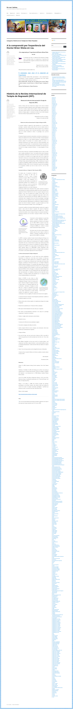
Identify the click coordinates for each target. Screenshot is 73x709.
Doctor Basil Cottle (55, 302)
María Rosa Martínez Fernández (57, 501)
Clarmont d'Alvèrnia (55, 274)
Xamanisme (54, 691)
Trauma (53, 666)
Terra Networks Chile (55, 648)
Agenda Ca (53, 184)
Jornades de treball (55, 427)
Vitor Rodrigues (54, 686)
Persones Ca (54, 559)
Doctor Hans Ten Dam (55, 307)
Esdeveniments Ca (55, 355)
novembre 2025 (54, 104)
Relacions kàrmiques (55, 586)
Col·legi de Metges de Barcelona (57, 276)
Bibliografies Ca (58, 13)
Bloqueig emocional (55, 243)
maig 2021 (53, 147)
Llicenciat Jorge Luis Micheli (56, 473)
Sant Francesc (54, 597)
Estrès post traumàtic (55, 362)
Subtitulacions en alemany (56, 623)
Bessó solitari (54, 237)
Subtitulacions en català (56, 626)
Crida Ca (18, 13)
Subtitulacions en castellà (56, 625)
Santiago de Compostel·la (56, 601)
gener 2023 (54, 126)
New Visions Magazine (55, 535)
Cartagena (53, 256)
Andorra (53, 200)
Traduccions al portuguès (56, 662)
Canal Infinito (54, 251)
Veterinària (54, 675)
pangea (8, 102)
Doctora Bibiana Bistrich (56, 321)
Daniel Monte (54, 294)
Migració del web (55, 515)
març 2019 (54, 166)
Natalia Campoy (54, 530)
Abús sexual (54, 178)
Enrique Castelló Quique (56, 348)
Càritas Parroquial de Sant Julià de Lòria (58, 252)
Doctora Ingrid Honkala (56, 323)
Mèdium (53, 512)
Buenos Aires (54, 247)
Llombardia (54, 479)
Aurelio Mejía (54, 229)
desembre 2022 (54, 127)
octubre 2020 (54, 154)
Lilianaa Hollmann (55, 453)
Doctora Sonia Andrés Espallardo (57, 327)
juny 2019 (53, 163)
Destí (53, 298)
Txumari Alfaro (54, 668)
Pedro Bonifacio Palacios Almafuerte (58, 556)
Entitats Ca (54, 349)
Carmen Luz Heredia (55, 255)
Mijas (53, 516)
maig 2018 (53, 170)
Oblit (53, 539)
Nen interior (54, 533)
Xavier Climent (54, 692)
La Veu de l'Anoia (55, 447)
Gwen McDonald (54, 395)
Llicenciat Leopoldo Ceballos (56, 474)
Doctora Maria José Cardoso (56, 326)
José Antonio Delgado (55, 428)
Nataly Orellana (54, 531)
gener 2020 (54, 158)
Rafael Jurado (54, 578)
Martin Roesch (54, 508)
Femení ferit (54, 373)
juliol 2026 (54, 98)
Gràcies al (14, 704)
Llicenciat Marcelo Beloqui (56, 476)
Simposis (53, 612)
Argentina (53, 210)
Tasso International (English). (57, 65)
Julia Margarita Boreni (55, 437)
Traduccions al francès (55, 660)
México (53, 514)
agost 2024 (54, 115)
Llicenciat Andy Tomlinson (56, 471)
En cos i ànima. (12, 7)
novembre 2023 (54, 123)
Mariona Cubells (54, 507)
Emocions (53, 345)
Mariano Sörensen (55, 503)
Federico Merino (54, 372)
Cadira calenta (54, 250)
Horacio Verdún (54, 404)
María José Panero (55, 498)
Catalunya (53, 259)
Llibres (53, 456)
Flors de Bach (54, 376)
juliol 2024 (54, 116)
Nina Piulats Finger (55, 537)
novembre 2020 (54, 153)
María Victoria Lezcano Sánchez (57, 502)
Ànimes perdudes (55, 207)
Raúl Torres (54, 581)
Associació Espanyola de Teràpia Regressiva (59, 220)
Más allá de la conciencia (56, 510)
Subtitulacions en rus (55, 632)
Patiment (53, 548)
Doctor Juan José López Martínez (57, 312)
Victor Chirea (54, 680)
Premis (53, 565)
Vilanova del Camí (55, 685)
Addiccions (54, 183)
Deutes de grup (54, 299)
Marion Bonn (54, 505)
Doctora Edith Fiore (55, 322)
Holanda (53, 401)
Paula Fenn (54, 553)
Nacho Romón (54, 528)
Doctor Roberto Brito (55, 319)
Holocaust (53, 402)
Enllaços (53, 346)
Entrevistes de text (55, 352)
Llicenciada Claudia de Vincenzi (57, 459)
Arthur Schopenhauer (55, 211)
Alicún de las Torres (55, 196)
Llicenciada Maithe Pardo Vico (57, 463)
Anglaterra (54, 203)
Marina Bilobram (55, 504)
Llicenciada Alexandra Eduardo (57, 457)
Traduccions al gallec (55, 661)
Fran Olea (53, 380)
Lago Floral (54, 448)
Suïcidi (53, 634)
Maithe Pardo (54, 484)
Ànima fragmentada (55, 204)
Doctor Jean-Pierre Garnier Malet (57, 308)
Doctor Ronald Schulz (55, 320)
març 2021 (53, 149)
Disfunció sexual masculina (56, 301)
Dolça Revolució (54, 330)
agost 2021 (54, 144)
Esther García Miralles (55, 361)
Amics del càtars (54, 198)
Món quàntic (54, 522)
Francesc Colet (54, 382)
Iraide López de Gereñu (55, 411)
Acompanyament (55, 182)
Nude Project (54, 538)
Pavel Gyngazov (54, 554)
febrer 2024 (54, 121)
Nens (53, 534)
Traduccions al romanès (56, 663)
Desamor (53, 297)
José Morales (54, 430)
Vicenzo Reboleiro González (56, 676)
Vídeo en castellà (54, 683)
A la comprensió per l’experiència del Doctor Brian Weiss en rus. (26, 46)
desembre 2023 (54, 122)
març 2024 (54, 120)
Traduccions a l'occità (55, 655)
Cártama (53, 257)
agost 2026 (54, 97)
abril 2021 (53, 148)
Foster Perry (54, 379)
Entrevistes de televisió (55, 351)
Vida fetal (53, 682)
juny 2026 (53, 99)
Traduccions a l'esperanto (56, 653)
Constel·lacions (54, 283)
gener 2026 (54, 102)
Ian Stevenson (54, 405)
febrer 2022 (54, 138)
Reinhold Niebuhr (55, 585)
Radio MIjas (54, 577)
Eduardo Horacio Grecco (56, 334)
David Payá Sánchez (55, 295)
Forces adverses (54, 377)
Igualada (53, 406)
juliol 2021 (53, 145)
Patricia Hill (54, 549)
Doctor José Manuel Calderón (56, 311)
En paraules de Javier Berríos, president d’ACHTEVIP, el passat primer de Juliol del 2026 (58, 78)
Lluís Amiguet (54, 480)
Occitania (53, 540)
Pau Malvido (54, 552)
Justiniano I (54, 438)
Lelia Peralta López (55, 451)
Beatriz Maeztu (54, 236)
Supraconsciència (55, 635)
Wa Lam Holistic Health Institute (57, 687)
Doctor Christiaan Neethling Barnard (58, 304)
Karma (53, 440)
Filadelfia (53, 374)
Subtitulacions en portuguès (56, 631)
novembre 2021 (54, 141)
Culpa (53, 288)
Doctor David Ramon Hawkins (57, 305)
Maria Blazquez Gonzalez (56, 496)
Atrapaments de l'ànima (56, 226)
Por (52, 563)
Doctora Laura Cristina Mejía (56, 325)
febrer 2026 (54, 101)
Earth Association (55, 332)
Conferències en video (55, 279)
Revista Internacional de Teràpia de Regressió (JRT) (11, 116)
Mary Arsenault (54, 509)
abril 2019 (53, 165)
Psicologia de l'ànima (55, 576)
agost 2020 (54, 156)
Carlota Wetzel (54, 254)
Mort (53, 525)
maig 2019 (53, 164)
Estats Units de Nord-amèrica (57, 358)
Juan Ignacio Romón (55, 434)
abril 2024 (53, 119)
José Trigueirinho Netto (56, 431)
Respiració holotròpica (55, 588)
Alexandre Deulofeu (55, 193)
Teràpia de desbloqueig (55, 642)
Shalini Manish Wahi (55, 609)
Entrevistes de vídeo (55, 353)
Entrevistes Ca (24, 13)
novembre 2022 (54, 128)
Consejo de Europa (55, 282)
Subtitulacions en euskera (56, 628)
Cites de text (9, 57)
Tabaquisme (54, 639)
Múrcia (53, 526)
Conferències (54, 278)
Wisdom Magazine (55, 690)
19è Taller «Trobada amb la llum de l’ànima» (59, 81)
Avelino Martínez (55, 230)
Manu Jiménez (54, 487)
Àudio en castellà (55, 227)
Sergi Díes (53, 606)
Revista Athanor (54, 589)
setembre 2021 (54, 143)
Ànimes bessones (55, 206)
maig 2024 (54, 118)
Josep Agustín (54, 432)
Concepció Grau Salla (55, 277)
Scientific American (55, 602)
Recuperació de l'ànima (56, 582)
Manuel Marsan (54, 488)
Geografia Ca (54, 388)
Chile (53, 268)
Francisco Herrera (55, 384)
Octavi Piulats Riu (55, 541)
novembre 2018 (54, 167)
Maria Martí (54, 500)
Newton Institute (55, 536)
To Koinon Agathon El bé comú (57, 650)
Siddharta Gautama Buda (56, 611)
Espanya (53, 356)
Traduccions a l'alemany (56, 651)
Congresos (54, 280)
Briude (53, 246)
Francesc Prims (54, 383)
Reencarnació (11, 63)
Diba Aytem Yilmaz (55, 300)
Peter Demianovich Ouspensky (57, 560)
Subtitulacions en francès (56, 629)
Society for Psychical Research (57, 616)
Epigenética (54, 354)
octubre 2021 (54, 142)
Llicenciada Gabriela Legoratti (57, 461)
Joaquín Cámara (54, 421)
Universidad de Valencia (56, 673)
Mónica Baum (54, 523)
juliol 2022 (54, 132)
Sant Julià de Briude (55, 598)
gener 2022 (54, 139)
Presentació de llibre (55, 566)
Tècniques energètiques (56, 641)
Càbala (53, 248)
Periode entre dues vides (56, 558)
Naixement (54, 529)
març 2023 (54, 124)
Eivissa (53, 336)
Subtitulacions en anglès (56, 624)
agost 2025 (54, 106)
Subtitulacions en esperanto (56, 627)
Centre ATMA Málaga (55, 261)
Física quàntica (54, 375)
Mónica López (54, 524)
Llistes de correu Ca (10, 15)
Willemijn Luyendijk (55, 689)
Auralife (53, 228)
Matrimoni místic (55, 511)
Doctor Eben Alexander (55, 306)
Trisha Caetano (54, 667)
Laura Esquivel (54, 450)
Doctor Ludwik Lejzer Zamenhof (57, 313)
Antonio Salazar (54, 208)
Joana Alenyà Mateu (55, 420)
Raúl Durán (54, 580)
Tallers (53, 640)
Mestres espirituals (55, 513)
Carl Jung (53, 253)
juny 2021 (53, 146)
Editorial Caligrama (55, 333)
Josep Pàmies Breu (55, 433)
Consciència (54, 281)
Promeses (53, 573)
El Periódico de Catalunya (56, 338)
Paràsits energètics (55, 547)
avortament (54, 231)
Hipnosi (53, 397)
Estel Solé (53, 359)
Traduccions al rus (11, 64)
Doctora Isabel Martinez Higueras (57, 324)
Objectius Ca (12, 13)
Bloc (7, 13)
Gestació (53, 389)
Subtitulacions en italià (55, 630)
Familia (53, 371)
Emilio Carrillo (54, 344)
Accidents (53, 181)
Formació (53, 378)
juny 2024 (53, 117)
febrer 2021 (54, 150)
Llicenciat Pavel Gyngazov (56, 478)
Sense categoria (54, 604)
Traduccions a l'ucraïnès (56, 656)
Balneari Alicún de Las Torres (56, 234)
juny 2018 (53, 169)
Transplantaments (55, 665)
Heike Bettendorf (55, 396)
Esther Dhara (54, 360)
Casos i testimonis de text (56, 258)
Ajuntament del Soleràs (56, 186)
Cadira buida (54, 249)
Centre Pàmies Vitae (55, 262)
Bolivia (53, 244)
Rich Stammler (54, 592)
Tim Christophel (54, 649)
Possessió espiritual (55, 564)
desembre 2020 (54, 152)
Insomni (53, 408)
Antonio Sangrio (54, 209)
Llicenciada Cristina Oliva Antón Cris (58, 460)
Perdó (53, 557)
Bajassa (53, 232)
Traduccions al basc (55, 657)
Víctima (53, 677)
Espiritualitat (54, 357)
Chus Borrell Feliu (55, 270)
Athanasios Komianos (55, 225)
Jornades (53, 425)
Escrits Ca (42, 13)
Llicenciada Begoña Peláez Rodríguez (58, 458)
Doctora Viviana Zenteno (56, 328)
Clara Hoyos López (55, 273)
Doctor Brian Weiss (10, 58)
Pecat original (54, 555)
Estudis (53, 363)
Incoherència (54, 407)
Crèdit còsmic (54, 284)
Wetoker (53, 688)
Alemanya (53, 192)
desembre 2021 (54, 140)
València (53, 674)
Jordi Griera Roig (54, 423)
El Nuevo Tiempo (55, 337)
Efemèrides (54, 335)
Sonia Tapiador (54, 617)
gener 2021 (54, 151)
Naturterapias (54, 532)
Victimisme (54, 679)
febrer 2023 (54, 125)
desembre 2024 (54, 113)
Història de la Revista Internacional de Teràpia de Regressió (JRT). (26, 95)
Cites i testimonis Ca (33, 13)
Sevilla (53, 608)
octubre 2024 (54, 114)
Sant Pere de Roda (55, 600)
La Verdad (53, 446)
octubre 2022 (54, 129)
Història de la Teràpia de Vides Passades (11, 59)
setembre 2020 (54, 155)
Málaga (53, 485)
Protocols (53, 575)
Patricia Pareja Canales (55, 551)
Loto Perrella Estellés (55, 481)
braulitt (8, 54)
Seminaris (53, 603)
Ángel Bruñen (54, 202)
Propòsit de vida (54, 574)
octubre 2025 (54, 105)
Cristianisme (13, 57)
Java (52, 414)
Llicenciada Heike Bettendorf (56, 462)
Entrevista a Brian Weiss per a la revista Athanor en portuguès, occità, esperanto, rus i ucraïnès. (58, 85)
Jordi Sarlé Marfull (55, 424)
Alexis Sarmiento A (55, 194)
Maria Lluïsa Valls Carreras (56, 499)
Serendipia (54, 605)
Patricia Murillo (54, 550)
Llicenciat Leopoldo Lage (56, 475)
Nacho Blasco (54, 527)
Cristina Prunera (54, 287)
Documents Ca (54, 329)
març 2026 (54, 100)
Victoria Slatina (54, 681)
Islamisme (8, 62)
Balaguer (53, 233)
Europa (53, 364)
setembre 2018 (54, 168)
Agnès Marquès (54, 185)
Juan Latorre (54, 435)
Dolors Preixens (54, 331)
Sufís (7, 64)
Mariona (53, 506)
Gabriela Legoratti (55, 385)
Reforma (53, 584)
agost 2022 (54, 131)
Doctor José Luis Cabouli (56, 309)
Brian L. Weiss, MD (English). (56, 54)
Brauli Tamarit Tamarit (55, 245)
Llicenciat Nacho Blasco (56, 477)
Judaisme (12, 62)
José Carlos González (55, 429)
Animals (53, 205)
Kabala (8, 63)
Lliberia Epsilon (54, 455)
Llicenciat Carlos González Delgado (57, 472)
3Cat (53, 177)
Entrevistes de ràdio (55, 350)
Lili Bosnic (54, 452)
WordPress (17, 704)
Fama (53, 370)
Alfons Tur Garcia (55, 195)
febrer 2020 (54, 157)
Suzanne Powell (54, 637)
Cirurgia (53, 271)
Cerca (52, 45)
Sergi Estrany (54, 607)
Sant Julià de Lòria (55, 599)
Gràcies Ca (18, 15)
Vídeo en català (54, 684)
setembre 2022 (54, 130)
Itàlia (53, 413)
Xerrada (53, 693)
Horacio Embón (54, 403)
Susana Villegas (54, 636)
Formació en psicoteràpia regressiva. (58, 80)
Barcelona (53, 235)
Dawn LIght (54, 296)
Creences (53, 285)
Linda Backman (54, 454)
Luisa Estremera (54, 483)
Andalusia (53, 199)
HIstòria (53, 398)
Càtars (53, 260)
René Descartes (54, 587)
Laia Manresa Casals (55, 449)
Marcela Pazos (54, 490)
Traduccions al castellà (55, 658)
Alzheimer (53, 197)
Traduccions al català (55, 659)
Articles (53, 212)
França (53, 381)
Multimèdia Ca (49, 13)
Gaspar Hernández (55, 387)
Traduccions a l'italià (55, 654)
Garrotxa (53, 386)
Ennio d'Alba (54, 347)
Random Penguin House (56, 579)
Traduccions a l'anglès (55, 652)
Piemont (53, 561)
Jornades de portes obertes (56, 426)
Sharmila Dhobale (55, 610)
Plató (53, 562)
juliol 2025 (54, 107)
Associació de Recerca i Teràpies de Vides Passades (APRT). (11, 106)
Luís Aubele (54, 482)
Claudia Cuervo (54, 275)
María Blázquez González (56, 497)
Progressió (54, 572)
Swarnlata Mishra (55, 638)
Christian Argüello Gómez (56, 269)
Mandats (53, 486)
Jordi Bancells (54, 422)
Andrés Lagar (54, 201)
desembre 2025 (54, 103)
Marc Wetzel (54, 489)
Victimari (53, 678)
